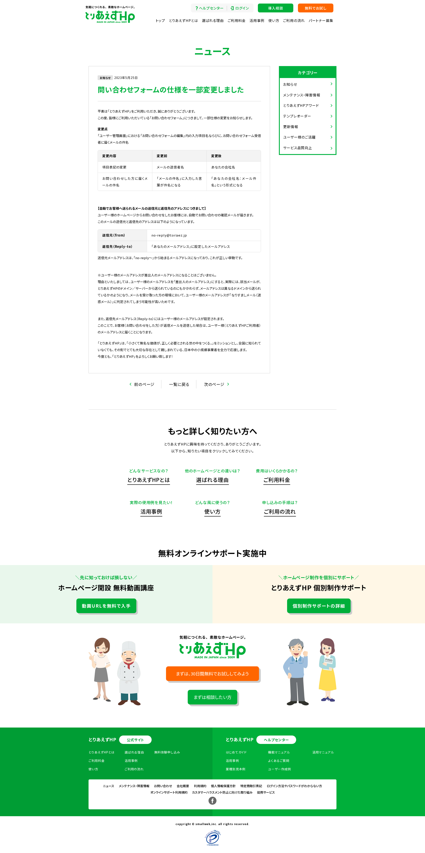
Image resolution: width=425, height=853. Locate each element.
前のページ (144, 384)
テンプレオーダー (297, 116)
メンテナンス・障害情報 (301, 95)
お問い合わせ (163, 786)
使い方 (273, 20)
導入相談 (275, 8)
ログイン (242, 8)
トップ (160, 20)
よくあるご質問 (278, 760)
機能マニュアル (279, 752)
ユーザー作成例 (279, 769)
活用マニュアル (323, 752)
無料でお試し (315, 8)
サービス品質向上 (297, 147)
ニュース (108, 786)
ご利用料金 (237, 20)
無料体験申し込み (167, 752)
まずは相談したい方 (213, 697)
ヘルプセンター (211, 8)
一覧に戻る (179, 384)
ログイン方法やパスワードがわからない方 (294, 786)
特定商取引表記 (251, 786)
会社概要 (183, 786)
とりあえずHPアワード (301, 105)
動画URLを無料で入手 (106, 606)
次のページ (214, 384)
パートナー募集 (321, 20)
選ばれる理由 (213, 20)
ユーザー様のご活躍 (299, 137)
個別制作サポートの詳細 (319, 606)
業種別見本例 (235, 769)
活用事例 (257, 20)
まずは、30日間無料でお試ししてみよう (212, 673)
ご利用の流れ (294, 20)
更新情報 (290, 126)
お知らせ (290, 84)
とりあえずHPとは (183, 20)
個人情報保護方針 (223, 786)
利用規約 (200, 786)
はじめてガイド (236, 752)
